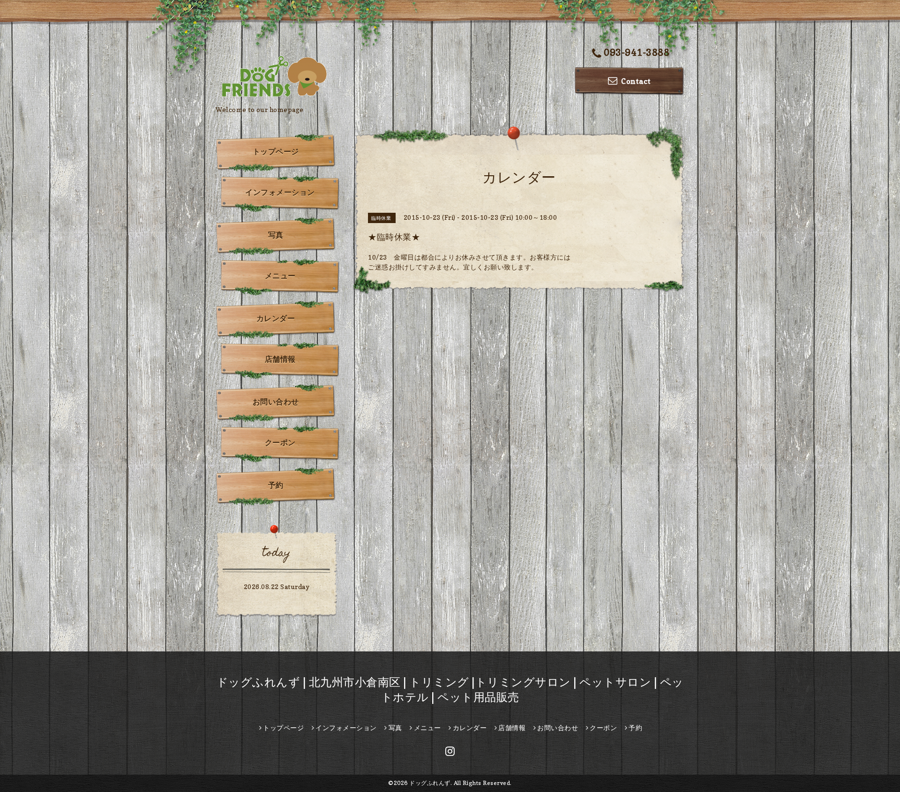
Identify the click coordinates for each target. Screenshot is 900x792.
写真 (276, 234)
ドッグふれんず (429, 782)
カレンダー (275, 318)
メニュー (280, 275)
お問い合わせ (276, 401)
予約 (276, 485)
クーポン (280, 442)
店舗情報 (280, 359)
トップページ (276, 151)
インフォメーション (280, 192)
